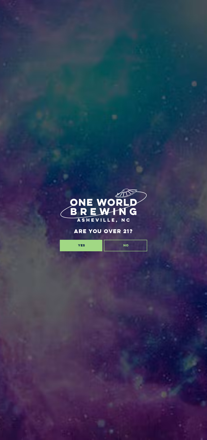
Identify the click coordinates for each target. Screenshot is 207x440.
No (126, 245)
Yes (81, 245)
